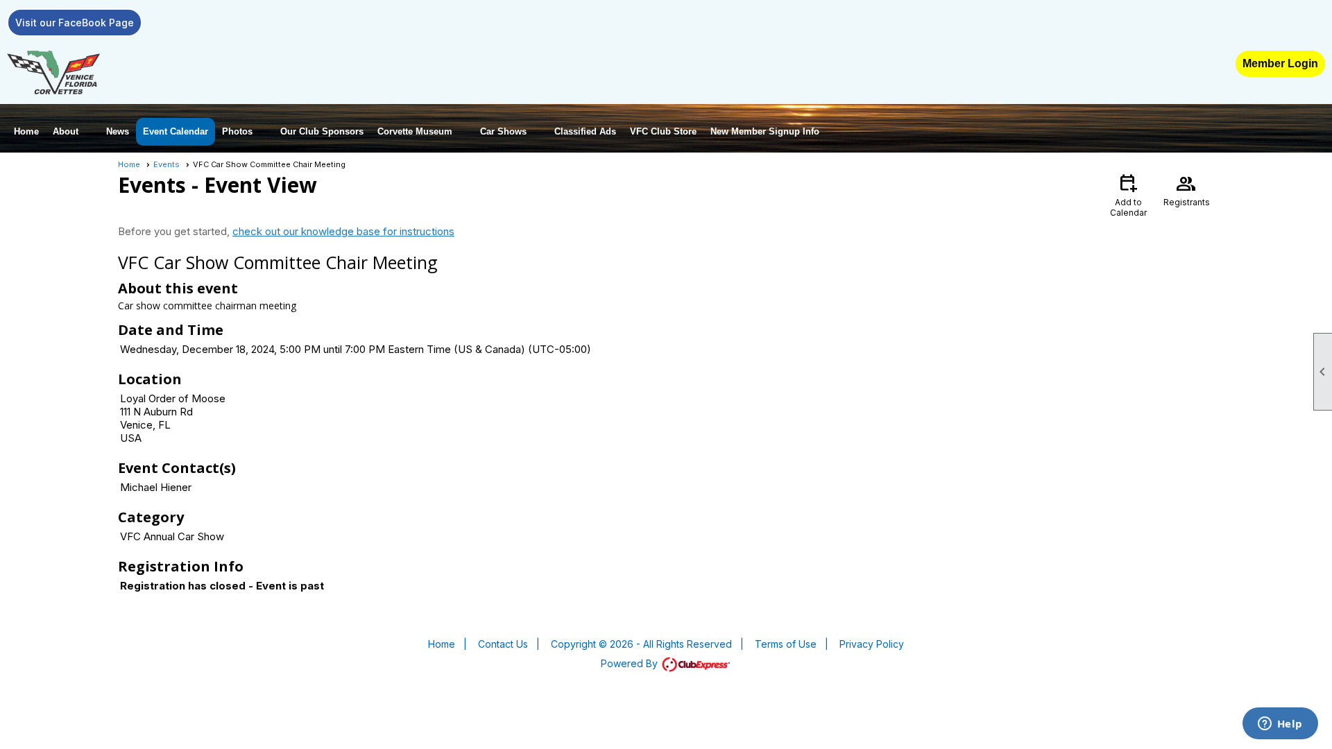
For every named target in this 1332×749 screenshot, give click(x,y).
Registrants (1186, 189)
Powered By (630, 663)
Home (26, 131)
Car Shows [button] (503, 131)
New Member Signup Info (764, 131)
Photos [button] (237, 131)
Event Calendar (175, 131)
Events (166, 164)
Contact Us (503, 644)
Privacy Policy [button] (871, 644)
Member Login (1280, 63)
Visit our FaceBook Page (74, 22)
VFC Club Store (663, 131)
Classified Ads (585, 131)
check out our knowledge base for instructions (343, 231)
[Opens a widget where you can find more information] (1280, 724)
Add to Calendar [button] (1128, 194)
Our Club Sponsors (322, 131)
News (117, 131)
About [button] (65, 131)
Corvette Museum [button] (414, 131)
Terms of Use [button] (786, 644)
